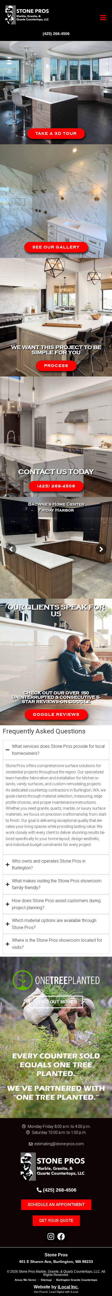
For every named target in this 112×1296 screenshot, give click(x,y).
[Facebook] (61, 1236)
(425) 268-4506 (56, 33)
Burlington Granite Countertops (76, 1279)
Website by (56, 1287)
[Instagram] (51, 1236)
